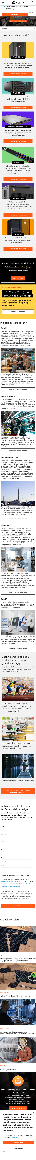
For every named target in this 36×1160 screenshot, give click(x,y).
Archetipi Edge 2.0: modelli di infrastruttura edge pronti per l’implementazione (18, 960)
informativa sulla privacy (9, 881)
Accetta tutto (18, 1142)
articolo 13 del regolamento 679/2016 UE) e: (15, 885)
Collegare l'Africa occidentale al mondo (18, 781)
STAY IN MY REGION (31, 14)
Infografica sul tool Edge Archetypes (15, 996)
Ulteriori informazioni (18, 390)
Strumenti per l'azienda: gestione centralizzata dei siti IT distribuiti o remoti (17, 1033)
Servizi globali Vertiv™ (9, 1069)
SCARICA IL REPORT (18, 312)
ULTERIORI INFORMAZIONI (18, 74)
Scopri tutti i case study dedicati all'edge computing (18, 791)
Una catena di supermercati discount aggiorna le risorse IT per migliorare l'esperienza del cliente (17, 746)
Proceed (14, 14)
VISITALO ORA (18, 278)
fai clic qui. (14, 1137)
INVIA (18, 906)
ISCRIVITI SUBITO (18, 1108)
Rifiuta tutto (18, 1148)
